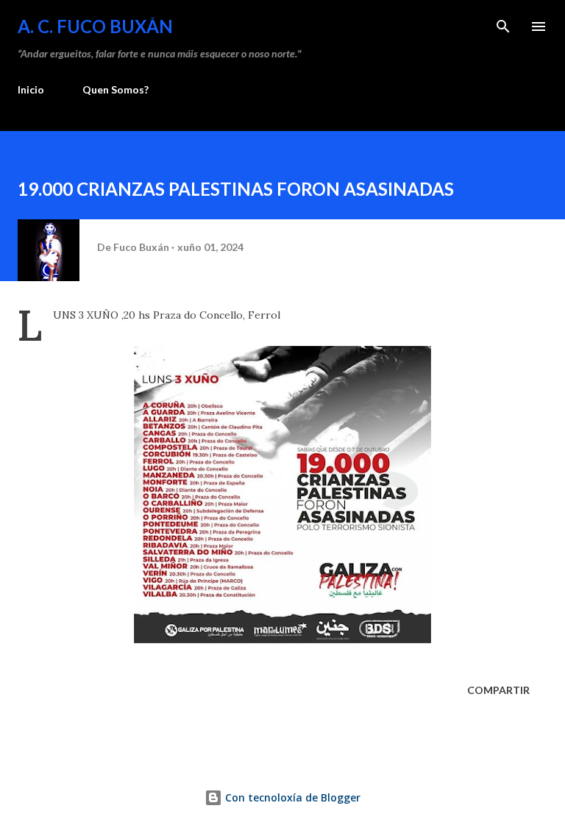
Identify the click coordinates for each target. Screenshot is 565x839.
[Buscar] (503, 26)
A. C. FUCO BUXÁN (95, 26)
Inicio (31, 89)
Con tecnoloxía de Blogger (291, 797)
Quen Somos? (115, 89)
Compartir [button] (498, 690)
